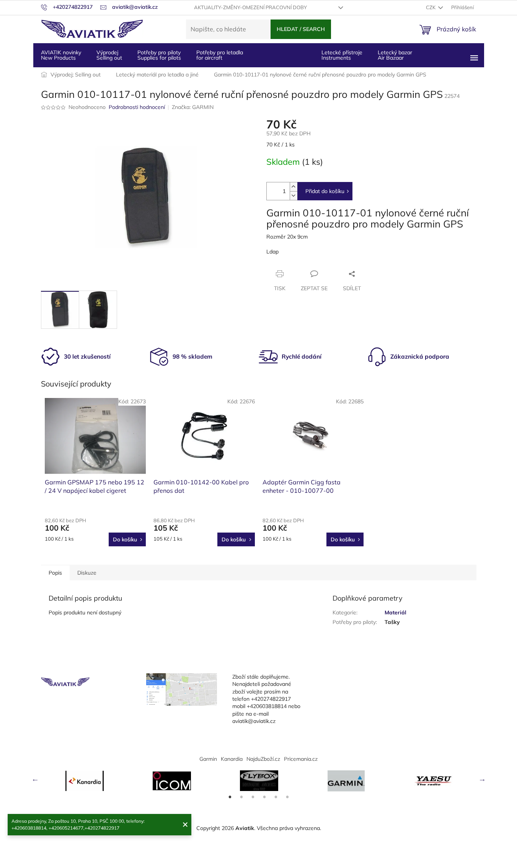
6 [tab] (287, 797)
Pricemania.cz (301, 758)
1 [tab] (230, 797)
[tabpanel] (84, 781)
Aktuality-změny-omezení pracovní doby (250, 7)
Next (482, 779)
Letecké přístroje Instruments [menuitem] (341, 55)
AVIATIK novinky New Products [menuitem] (61, 55)
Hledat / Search (301, 29)
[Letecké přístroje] (259, 780)
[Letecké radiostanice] (172, 781)
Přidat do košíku (324, 191)
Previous (35, 779)
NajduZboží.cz (263, 758)
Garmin (208, 758)
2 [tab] (241, 797)
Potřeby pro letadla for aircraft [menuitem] (219, 55)
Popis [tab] (55, 572)
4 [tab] (264, 797)
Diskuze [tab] (86, 572)
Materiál (395, 612)
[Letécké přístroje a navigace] (346, 780)
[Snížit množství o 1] (293, 195)
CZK (431, 7)
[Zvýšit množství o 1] (293, 186)
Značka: (193, 107)
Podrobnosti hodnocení (137, 107)
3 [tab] (253, 797)
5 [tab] (276, 797)
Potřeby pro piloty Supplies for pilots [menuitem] (159, 55)
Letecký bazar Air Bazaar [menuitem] (395, 55)
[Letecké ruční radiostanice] (433, 780)
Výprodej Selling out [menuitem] (109, 55)
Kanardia (232, 758)
